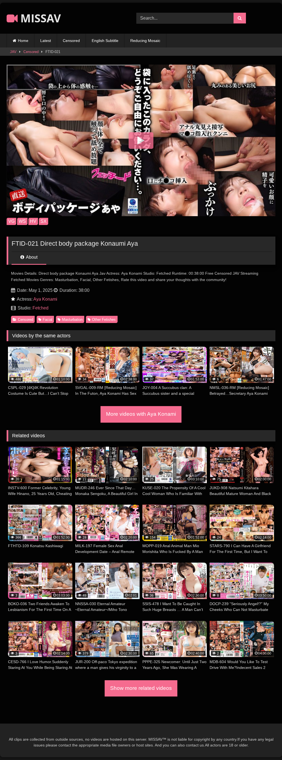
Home (23, 40)
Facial (47, 319)
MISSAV (39, 18)
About (31, 257)
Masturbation (72, 319)
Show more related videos (141, 688)
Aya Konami (45, 299)
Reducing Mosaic (145, 40)
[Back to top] (265, 743)
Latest (45, 40)
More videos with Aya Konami (141, 414)
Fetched (40, 308)
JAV (13, 52)
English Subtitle (105, 40)
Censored (71, 40)
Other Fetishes (104, 319)
